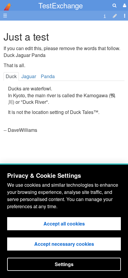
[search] (114, 5)
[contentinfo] (104, 16)
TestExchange (60, 5)
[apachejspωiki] (6, 5)
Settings (64, 264)
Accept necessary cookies (64, 243)
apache (6, 6)
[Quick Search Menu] (114, 5)
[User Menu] (124, 5)
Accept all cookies (64, 223)
